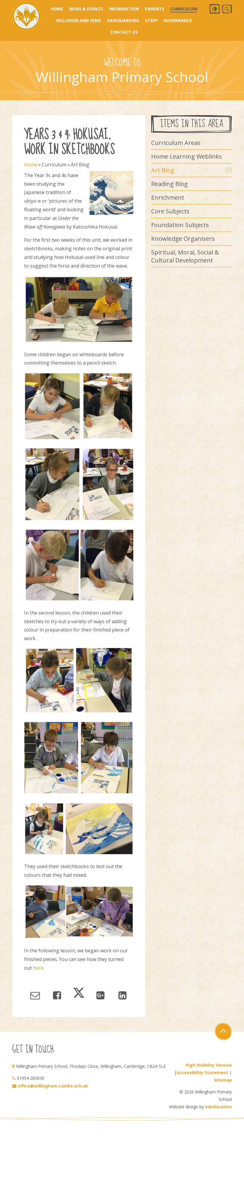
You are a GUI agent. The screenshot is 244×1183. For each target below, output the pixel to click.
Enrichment (167, 197)
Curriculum (54, 164)
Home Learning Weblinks (186, 156)
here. (38, 968)
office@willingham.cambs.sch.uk (53, 1086)
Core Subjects (170, 211)
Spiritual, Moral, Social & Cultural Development (185, 256)
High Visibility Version (208, 1065)
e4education (218, 1106)
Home (30, 164)
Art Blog (80, 164)
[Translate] (214, 9)
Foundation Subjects (180, 225)
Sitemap (223, 1080)
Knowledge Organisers (183, 239)
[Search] (227, 9)
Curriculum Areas (176, 143)
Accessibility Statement (202, 1072)
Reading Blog (169, 184)
